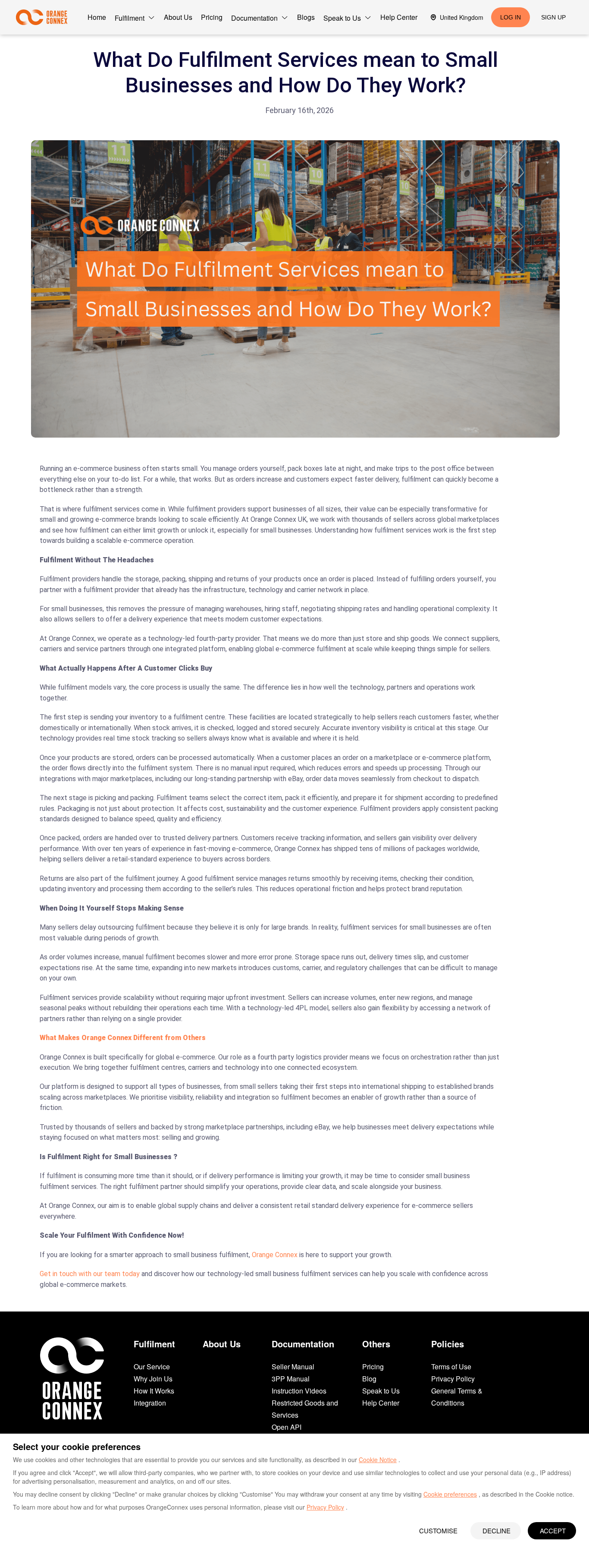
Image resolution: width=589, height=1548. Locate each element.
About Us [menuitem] (178, 17)
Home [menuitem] (97, 17)
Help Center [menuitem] (398, 17)
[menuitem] (135, 17)
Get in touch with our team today (90, 1274)
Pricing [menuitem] (211, 17)
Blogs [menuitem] (306, 17)
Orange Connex (275, 1255)
